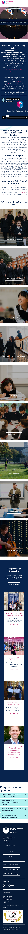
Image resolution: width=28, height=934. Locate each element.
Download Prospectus (11, 869)
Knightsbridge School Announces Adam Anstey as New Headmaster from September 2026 (14, 751)
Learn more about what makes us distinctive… (14, 70)
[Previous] (12, 775)
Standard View (14, 906)
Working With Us (8, 896)
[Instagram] (8, 885)
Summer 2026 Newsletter (14, 659)
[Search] (22, 3)
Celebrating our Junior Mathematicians (14, 703)
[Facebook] (4, 885)
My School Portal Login (11, 874)
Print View (6, 906)
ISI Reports (6, 903)
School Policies (7, 898)
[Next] (16, 775)
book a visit (15, 83)
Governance (6, 901)
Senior (3, 194)
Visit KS (11, 856)
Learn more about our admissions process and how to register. (14, 93)
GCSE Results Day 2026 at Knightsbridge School (14, 614)
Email (12, 851)
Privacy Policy (7, 899)
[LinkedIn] (12, 885)
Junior (23, 192)
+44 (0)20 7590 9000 (9, 846)
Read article (14, 624)
